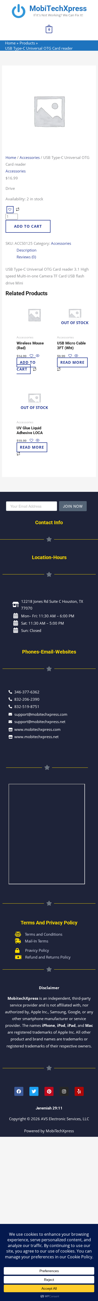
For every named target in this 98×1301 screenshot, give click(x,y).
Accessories (30, 157)
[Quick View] (37, 355)
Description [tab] (26, 250)
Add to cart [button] (26, 366)
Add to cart (28, 226)
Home (11, 157)
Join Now (73, 506)
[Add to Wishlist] (10, 209)
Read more (72, 362)
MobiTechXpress (58, 8)
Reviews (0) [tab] (26, 256)
